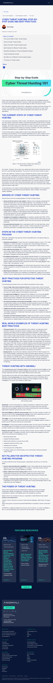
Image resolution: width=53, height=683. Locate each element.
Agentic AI (29, 634)
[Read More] (5, 12)
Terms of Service (12, 675)
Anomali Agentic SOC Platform (8, 631)
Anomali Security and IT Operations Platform (16, 369)
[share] (4, 67)
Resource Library (30, 654)
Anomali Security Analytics (22, 414)
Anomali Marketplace (31, 642)
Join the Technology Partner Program (9, 655)
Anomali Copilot (15, 377)
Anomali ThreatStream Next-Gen (8, 634)
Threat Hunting (5, 647)
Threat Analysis (5, 648)
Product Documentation (32, 660)
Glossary (29, 661)
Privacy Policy (5, 675)
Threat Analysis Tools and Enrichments (35, 645)
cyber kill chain (15, 341)
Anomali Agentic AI (6, 636)
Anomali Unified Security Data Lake (9, 633)
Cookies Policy (20, 675)
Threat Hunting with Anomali (12, 54)
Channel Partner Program (7, 657)
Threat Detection (5, 643)
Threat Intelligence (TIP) (32, 631)
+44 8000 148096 (7, 621)
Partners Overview (6, 654)
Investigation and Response (7, 645)
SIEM (28, 633)
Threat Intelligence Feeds (32, 643)
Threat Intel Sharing (6, 658)
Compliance (4, 642)
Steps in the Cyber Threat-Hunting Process (15, 45)
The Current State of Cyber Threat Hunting (15, 39)
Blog (28, 655)
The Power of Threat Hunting (11, 60)
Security (25, 675)
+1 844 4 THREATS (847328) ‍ (10, 619)
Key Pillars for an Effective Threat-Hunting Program (17, 57)
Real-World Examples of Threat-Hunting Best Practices (18, 51)
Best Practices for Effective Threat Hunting (15, 48)
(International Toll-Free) (9, 622)
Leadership (4, 668)
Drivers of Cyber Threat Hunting (12, 42)
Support (28, 658)
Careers (3, 669)
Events (28, 657)
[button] (49, 2)
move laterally (42, 261)
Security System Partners (32, 647)
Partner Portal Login (6, 660)
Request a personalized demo (9, 497)
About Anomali (5, 666)
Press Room (4, 671)
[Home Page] (8, 2)
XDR (28, 636)
